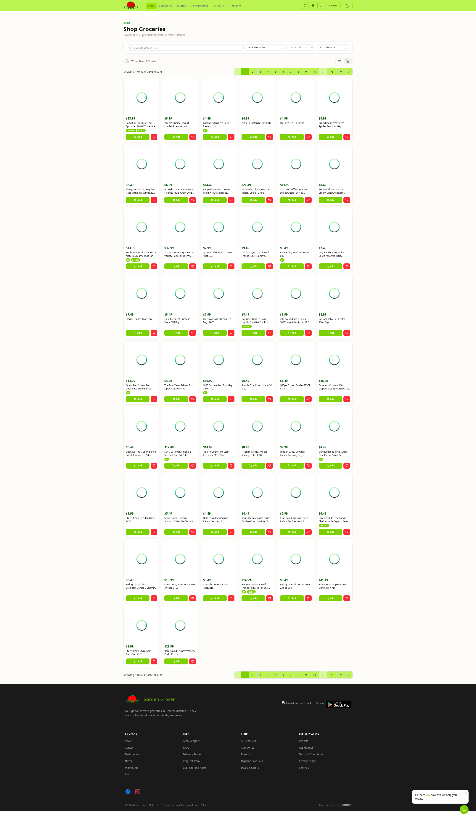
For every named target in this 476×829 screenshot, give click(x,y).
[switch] (126, 61)
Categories (165, 5)
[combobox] (302, 47)
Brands (181, 5)
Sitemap (304, 767)
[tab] (340, 61)
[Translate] (313, 5)
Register (332, 5)
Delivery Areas (199, 5)
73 (331, 71)
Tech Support (191, 741)
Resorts (303, 741)
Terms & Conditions (311, 754)
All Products (248, 741)
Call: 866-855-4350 (194, 767)
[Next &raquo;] (349, 71)
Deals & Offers (250, 767)
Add (139, 137)
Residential (306, 747)
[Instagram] (138, 792)
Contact (129, 747)
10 (314, 71)
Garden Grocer (159, 699)
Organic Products (252, 761)
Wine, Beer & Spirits (143, 61)
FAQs (186, 747)
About (128, 741)
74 (341, 71)
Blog (128, 774)
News (128, 761)
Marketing (131, 767)
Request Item (191, 761)
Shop (151, 5)
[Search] (305, 5)
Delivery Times (192, 754)
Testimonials (133, 754)
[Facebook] (128, 792)
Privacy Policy (307, 761)
